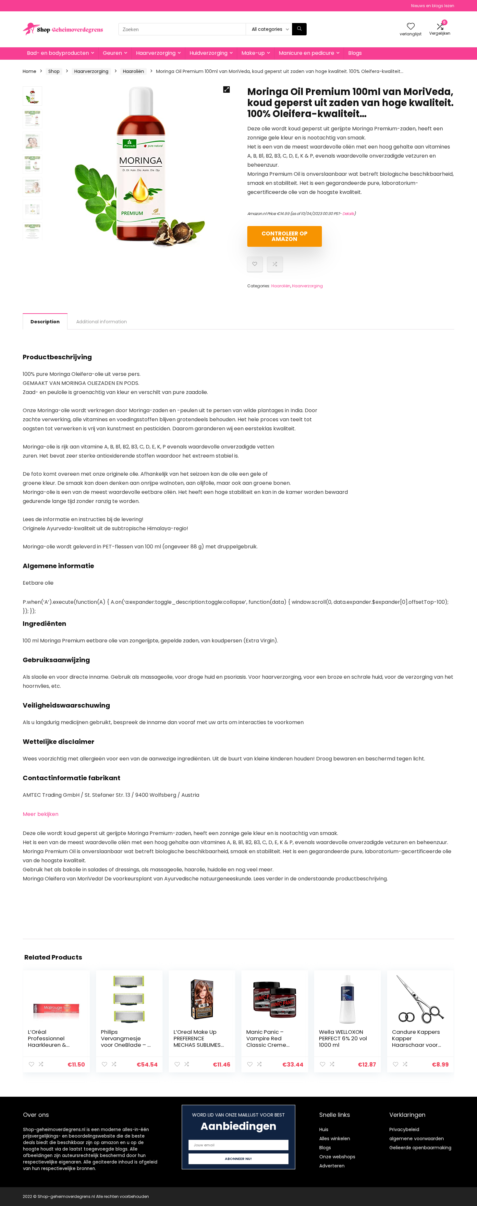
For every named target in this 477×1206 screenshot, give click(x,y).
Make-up (253, 53)
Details (348, 213)
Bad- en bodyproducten (58, 53)
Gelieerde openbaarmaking (420, 1147)
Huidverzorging (208, 53)
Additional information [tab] (101, 321)
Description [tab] (45, 321)
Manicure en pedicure (306, 53)
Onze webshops (337, 1156)
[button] (226, 89)
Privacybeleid (404, 1129)
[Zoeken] (299, 29)
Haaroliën (133, 71)
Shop (54, 71)
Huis (323, 1129)
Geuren (112, 53)
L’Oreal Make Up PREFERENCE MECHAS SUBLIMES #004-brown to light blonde (197, 1045)
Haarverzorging (156, 53)
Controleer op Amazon (285, 236)
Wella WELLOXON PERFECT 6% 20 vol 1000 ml (343, 1038)
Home (29, 71)
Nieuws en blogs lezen (432, 5)
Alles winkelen (334, 1138)
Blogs (355, 53)
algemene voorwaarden (416, 1138)
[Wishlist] (411, 26)
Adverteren (332, 1166)
